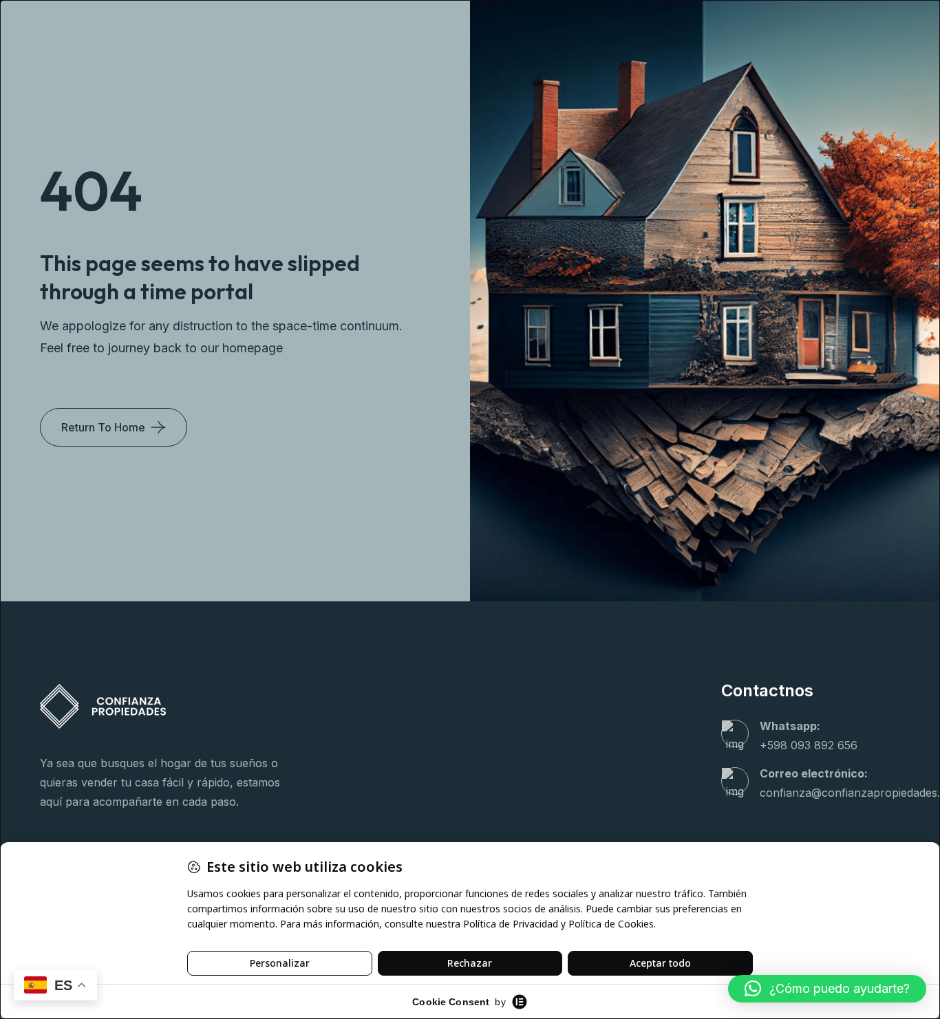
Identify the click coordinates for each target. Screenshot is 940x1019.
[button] (827, 988)
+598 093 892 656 (808, 745)
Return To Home (103, 427)
